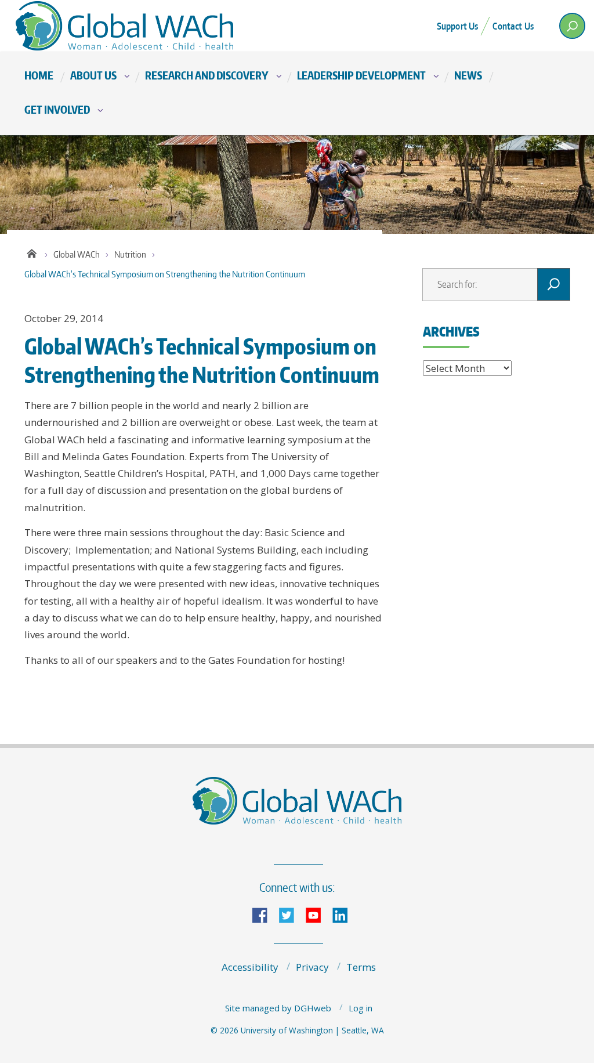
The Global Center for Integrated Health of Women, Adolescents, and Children (129, 25)
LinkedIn (344, 914)
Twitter (291, 914)
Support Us (458, 26)
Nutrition (130, 254)
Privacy (312, 967)
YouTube (318, 914)
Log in (360, 1008)
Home (38, 75)
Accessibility (250, 967)
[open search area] (572, 26)
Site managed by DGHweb (278, 1008)
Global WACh (76, 254)
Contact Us (513, 26)
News (468, 75)
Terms (361, 967)
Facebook (264, 914)
